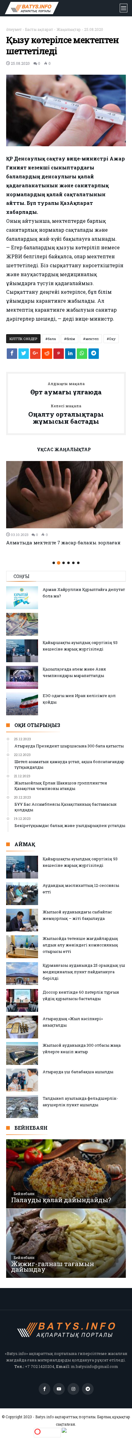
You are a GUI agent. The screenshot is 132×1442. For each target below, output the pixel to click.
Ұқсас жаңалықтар (64, 449)
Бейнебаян (24, 1193)
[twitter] (23, 355)
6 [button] (78, 563)
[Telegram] (88, 1389)
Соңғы (21, 576)
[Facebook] (44, 1389)
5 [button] (73, 563)
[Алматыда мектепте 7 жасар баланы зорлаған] (66, 494)
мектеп (92, 338)
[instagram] (73, 1389)
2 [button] (58, 562)
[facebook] (12, 355)
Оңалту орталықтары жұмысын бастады (66, 414)
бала (52, 338)
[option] (66, 503)
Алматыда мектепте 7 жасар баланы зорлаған (63, 542)
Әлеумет (14, 29)
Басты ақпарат (39, 29)
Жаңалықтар (68, 29)
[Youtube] (59, 1389)
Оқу (112, 338)
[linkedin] (70, 355)
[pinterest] (58, 355)
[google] (35, 355)
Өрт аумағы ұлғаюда (66, 389)
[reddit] (47, 355)
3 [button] (63, 563)
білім (70, 338)
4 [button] (68, 563)
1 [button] (53, 563)
